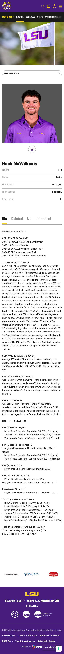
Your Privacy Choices (25, 641)
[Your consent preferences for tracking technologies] (59, 649)
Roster (20, 17)
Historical (44, 219)
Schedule (30, 17)
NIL (29, 219)
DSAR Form (7, 641)
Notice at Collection (46, 641)
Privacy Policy (8, 635)
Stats (40, 17)
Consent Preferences (27, 635)
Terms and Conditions (50, 635)
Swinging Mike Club (54, 17)
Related (17, 219)
